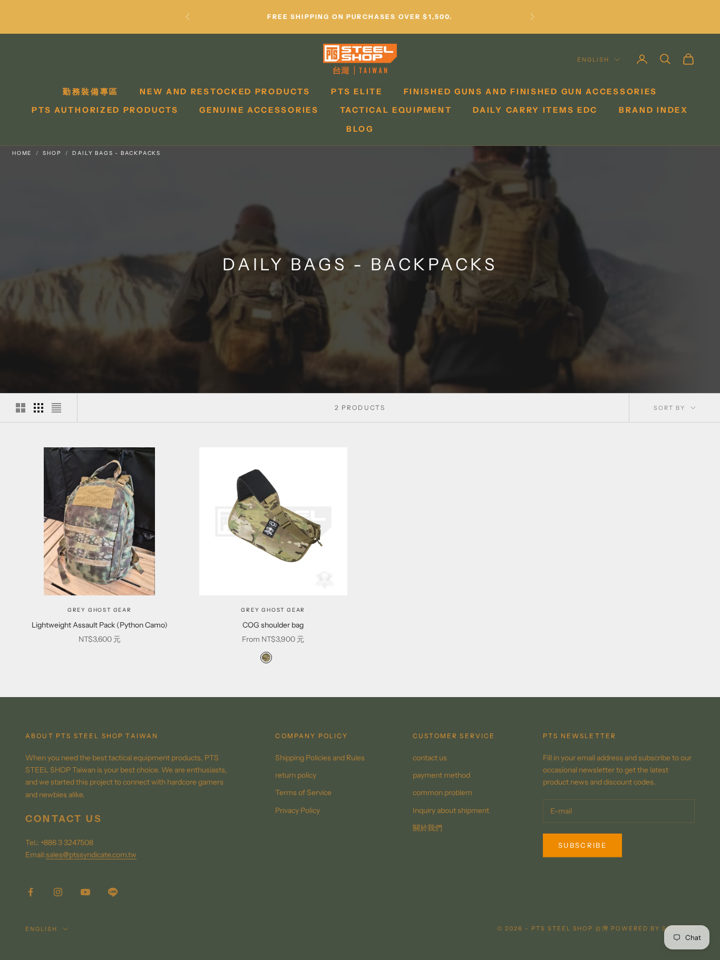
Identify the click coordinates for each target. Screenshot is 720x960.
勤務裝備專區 (91, 91)
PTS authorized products (105, 110)
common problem (442, 792)
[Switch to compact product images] (56, 408)
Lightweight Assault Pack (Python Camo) (100, 625)
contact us (430, 757)
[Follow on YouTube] (85, 892)
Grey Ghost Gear (99, 609)
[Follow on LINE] (113, 892)
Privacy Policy (297, 810)
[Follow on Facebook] (30, 892)
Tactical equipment (396, 110)
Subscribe (582, 845)
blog (360, 129)
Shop (52, 153)
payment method (441, 775)
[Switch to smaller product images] (38, 408)
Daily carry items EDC (535, 110)
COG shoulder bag (273, 625)
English (593, 59)
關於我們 (427, 827)
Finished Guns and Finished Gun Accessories (530, 91)
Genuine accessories (258, 110)
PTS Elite (356, 91)
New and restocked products (225, 91)
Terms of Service (303, 792)
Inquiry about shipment (451, 810)
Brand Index (653, 110)
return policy (295, 775)
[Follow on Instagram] (58, 892)
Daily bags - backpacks (116, 153)
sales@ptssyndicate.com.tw (91, 854)
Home (22, 153)
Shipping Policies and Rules (320, 757)
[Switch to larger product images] (20, 408)
